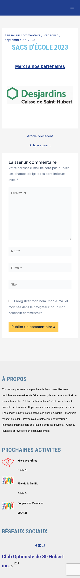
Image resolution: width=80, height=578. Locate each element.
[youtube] (39, 545)
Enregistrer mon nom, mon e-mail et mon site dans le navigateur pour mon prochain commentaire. (38, 307)
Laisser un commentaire (22, 35)
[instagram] (43, 545)
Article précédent (40, 136)
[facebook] (36, 545)
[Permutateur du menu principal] (72, 8)
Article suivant (40, 145)
